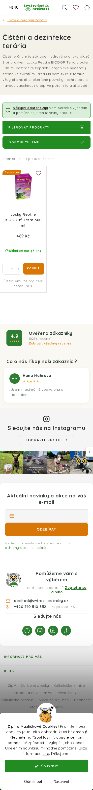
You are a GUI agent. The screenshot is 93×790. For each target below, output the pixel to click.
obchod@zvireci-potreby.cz (41, 600)
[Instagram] (40, 631)
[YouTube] (53, 631)
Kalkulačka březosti (17, 700)
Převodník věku (70, 692)
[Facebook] (27, 631)
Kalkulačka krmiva (69, 685)
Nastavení (61, 782)
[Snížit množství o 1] (6, 268)
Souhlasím (50, 766)
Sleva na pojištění (54, 700)
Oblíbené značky (34, 685)
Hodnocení (83, 700)
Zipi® (12, 685)
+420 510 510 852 (31, 606)
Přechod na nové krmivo (31, 692)
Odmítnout (33, 781)
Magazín (37, 707)
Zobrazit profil (43, 440)
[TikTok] (66, 631)
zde (46, 753)
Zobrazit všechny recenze (50, 343)
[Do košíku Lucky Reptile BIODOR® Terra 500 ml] (33, 269)
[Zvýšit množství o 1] (18, 268)
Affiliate (56, 707)
